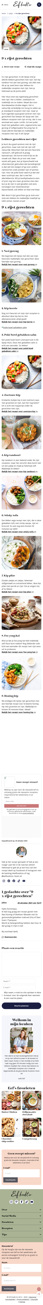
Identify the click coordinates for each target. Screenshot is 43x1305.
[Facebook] (21, 1202)
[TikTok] (27, 1202)
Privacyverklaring (23, 1299)
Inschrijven (11, 1180)
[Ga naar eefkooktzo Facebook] (14, 881)
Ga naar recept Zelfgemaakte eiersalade (31, 1103)
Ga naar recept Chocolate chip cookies (11, 1130)
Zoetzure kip (12, 395)
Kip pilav (9, 575)
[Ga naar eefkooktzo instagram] (4, 881)
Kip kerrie (10, 308)
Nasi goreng (11, 251)
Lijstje (11, 13)
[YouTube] (32, 1202)
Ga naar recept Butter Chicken (11, 1103)
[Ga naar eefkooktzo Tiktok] (19, 881)
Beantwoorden (11, 937)
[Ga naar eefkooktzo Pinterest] (9, 881)
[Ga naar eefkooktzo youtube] (24, 881)
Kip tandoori (12, 455)
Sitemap (22, 1302)
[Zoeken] (39, 4)
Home (4, 13)
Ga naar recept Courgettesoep (31, 1130)
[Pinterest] (16, 1202)
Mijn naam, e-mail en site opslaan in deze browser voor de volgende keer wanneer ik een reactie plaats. (22, 995)
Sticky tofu (11, 515)
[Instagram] (11, 1202)
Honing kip (11, 695)
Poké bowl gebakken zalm (20, 334)
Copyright (34, 1299)
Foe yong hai (12, 635)
